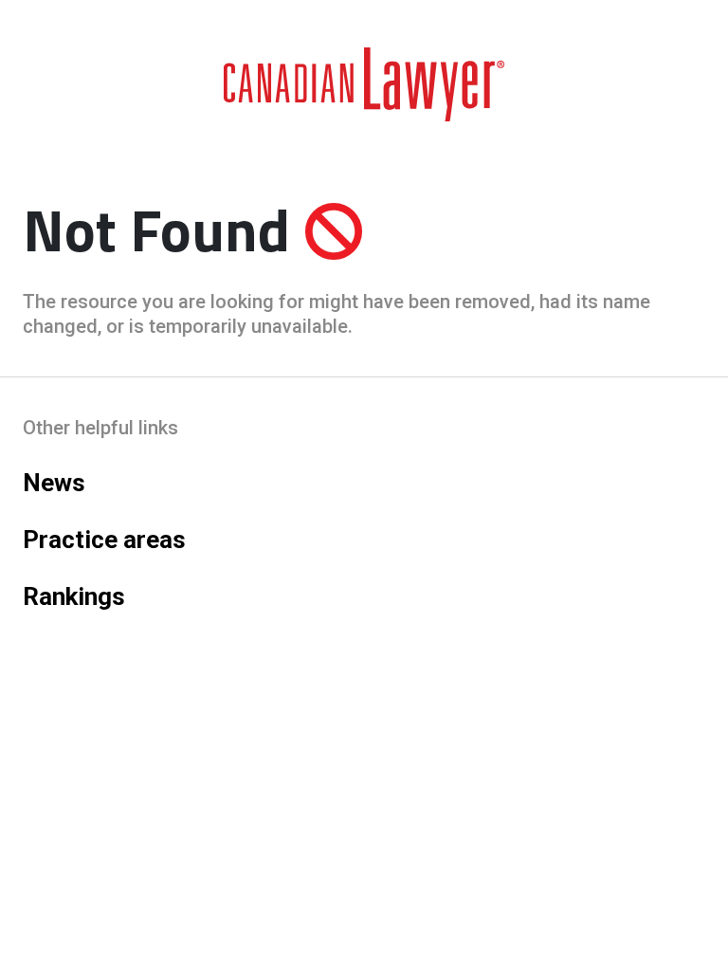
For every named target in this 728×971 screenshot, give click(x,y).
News (54, 482)
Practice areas (104, 539)
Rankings (74, 596)
